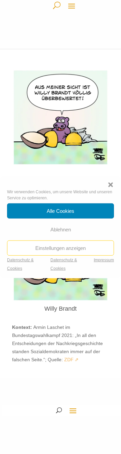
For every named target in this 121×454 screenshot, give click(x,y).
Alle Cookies (60, 211)
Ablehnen (60, 229)
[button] (110, 184)
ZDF (69, 359)
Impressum (104, 260)
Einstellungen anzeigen (60, 248)
